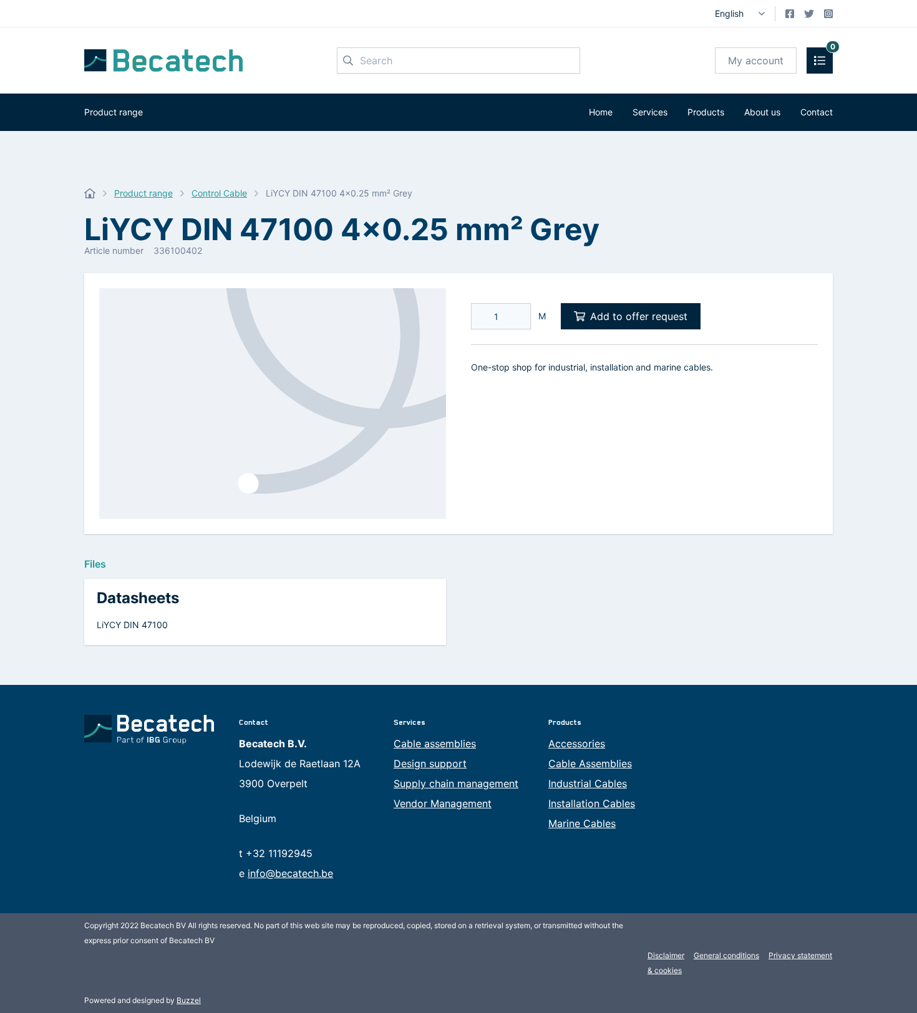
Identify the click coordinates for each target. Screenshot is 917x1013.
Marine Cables (582, 823)
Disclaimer (666, 955)
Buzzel (189, 1000)
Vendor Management (443, 803)
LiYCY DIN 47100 (132, 624)
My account (756, 60)
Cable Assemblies (590, 763)
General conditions (726, 955)
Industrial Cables (587, 783)
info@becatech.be (290, 873)
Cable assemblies (435, 743)
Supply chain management (456, 783)
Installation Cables (591, 803)
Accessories (576, 743)
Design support (430, 763)
